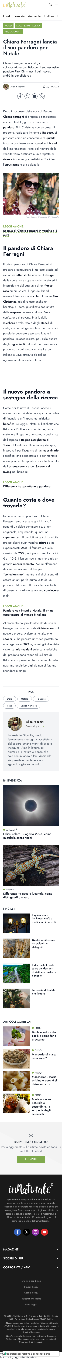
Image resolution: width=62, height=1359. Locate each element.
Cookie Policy (31, 1292)
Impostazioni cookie (31, 1298)
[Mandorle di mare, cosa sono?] (16, 1059)
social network (29, 705)
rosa (9, 705)
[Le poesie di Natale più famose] (16, 998)
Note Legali (31, 1304)
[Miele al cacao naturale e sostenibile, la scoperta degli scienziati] (16, 1103)
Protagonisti (13, 31)
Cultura (49, 16)
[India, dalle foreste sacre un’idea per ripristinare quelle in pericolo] (16, 973)
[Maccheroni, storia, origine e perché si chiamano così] (16, 1081)
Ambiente (34, 16)
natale (24, 699)
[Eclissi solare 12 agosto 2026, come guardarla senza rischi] (31, 805)
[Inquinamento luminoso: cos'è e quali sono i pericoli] (16, 923)
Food (6, 16)
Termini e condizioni (31, 1281)
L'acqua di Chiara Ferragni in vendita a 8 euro (30, 233)
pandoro (41, 699)
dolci (9, 699)
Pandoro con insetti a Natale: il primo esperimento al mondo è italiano (28, 612)
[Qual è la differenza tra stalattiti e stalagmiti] (16, 948)
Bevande (19, 16)
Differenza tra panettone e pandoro (27, 486)
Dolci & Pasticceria (28, 25)
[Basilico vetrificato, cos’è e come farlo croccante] (16, 1036)
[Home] (14, 5)
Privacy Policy (31, 1287)
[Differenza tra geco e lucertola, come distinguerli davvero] (31, 865)
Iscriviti (31, 1159)
